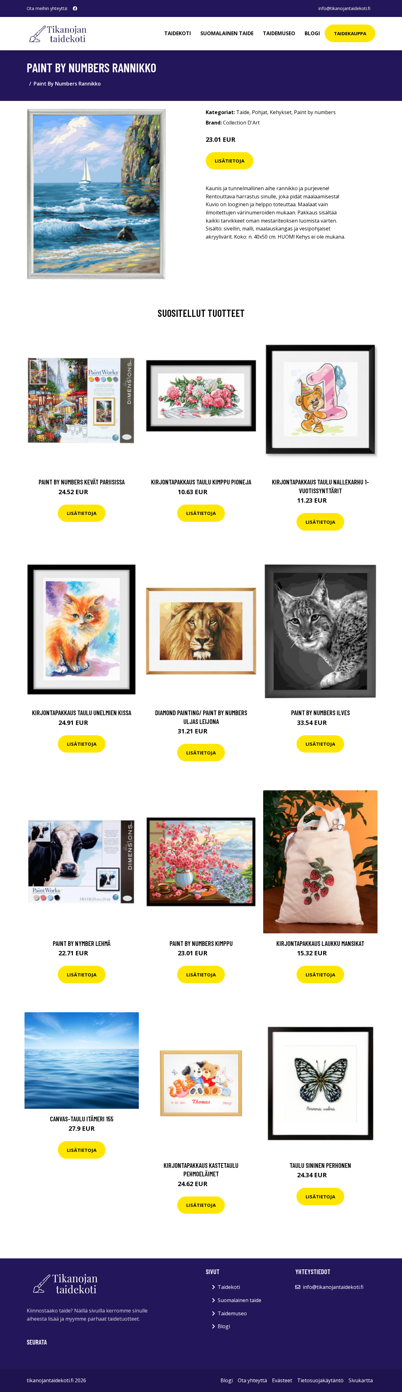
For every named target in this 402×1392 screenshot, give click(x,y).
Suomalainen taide (226, 33)
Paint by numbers (315, 112)
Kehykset (280, 112)
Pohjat (259, 112)
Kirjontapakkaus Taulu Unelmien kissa (81, 712)
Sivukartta (361, 1380)
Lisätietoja (229, 160)
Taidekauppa (350, 33)
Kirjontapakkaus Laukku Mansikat (320, 943)
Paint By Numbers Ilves (320, 712)
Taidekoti (177, 33)
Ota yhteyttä (252, 1380)
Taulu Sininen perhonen (320, 1165)
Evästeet (282, 1380)
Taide (242, 112)
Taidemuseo (279, 33)
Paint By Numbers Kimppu (201, 943)
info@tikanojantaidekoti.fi (344, 8)
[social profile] (75, 8)
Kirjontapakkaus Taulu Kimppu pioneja (201, 482)
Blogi (312, 33)
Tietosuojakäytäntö (320, 1380)
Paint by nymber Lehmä (82, 943)
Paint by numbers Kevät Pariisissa (82, 482)
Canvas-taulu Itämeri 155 (81, 1119)
